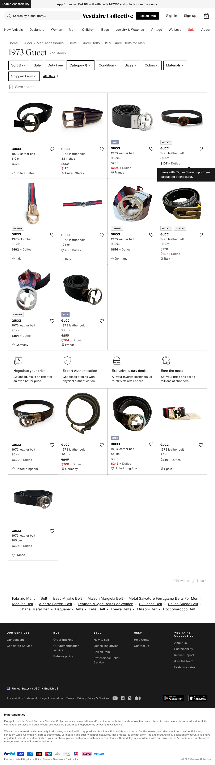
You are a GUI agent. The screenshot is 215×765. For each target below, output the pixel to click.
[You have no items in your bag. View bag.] (206, 16)
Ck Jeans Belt (150, 604)
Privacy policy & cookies (93, 698)
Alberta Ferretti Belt (55, 604)
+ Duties (125, 168)
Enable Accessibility (15, 4)
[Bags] (112, 29)
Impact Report (184, 655)
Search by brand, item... (29, 15)
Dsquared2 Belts (69, 609)
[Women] (65, 29)
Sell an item (147, 15)
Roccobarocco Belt (179, 609)
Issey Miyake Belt (67, 598)
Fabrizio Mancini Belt (29, 598)
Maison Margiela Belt (105, 598)
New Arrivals (13, 29)
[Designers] (47, 29)
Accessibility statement (22, 698)
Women (56, 29)
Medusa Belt (22, 604)
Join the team (183, 661)
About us (180, 643)
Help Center (142, 640)
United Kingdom (23, 759)
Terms (70, 698)
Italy (77, 759)
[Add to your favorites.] (52, 149)
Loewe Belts (121, 609)
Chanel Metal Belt (35, 609)
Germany (58, 759)
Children (88, 29)
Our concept (15, 640)
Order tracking (63, 640)
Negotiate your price (29, 370)
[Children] (98, 29)
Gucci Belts (90, 42)
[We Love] (184, 29)
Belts (72, 42)
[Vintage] (165, 29)
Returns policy (63, 656)
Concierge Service (19, 646)
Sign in (171, 15)
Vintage (156, 29)
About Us (208, 29)
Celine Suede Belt (183, 604)
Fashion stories (184, 667)
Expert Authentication (80, 370)
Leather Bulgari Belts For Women (105, 604)
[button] (206, 16)
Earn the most (172, 370)
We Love (175, 29)
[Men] (78, 29)
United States (42, 759)
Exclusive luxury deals (129, 370)
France (8, 759)
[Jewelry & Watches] (147, 29)
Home (13, 42)
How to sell (101, 640)
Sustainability (183, 649)
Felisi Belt (97, 609)
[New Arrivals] (26, 29)
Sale (191, 29)
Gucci (27, 42)
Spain (69, 759)
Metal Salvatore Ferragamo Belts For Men (163, 598)
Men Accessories (50, 42)
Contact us (141, 646)
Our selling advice (106, 646)
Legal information (51, 698)
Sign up (190, 15)
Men (72, 29)
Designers (36, 29)
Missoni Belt (147, 609)
